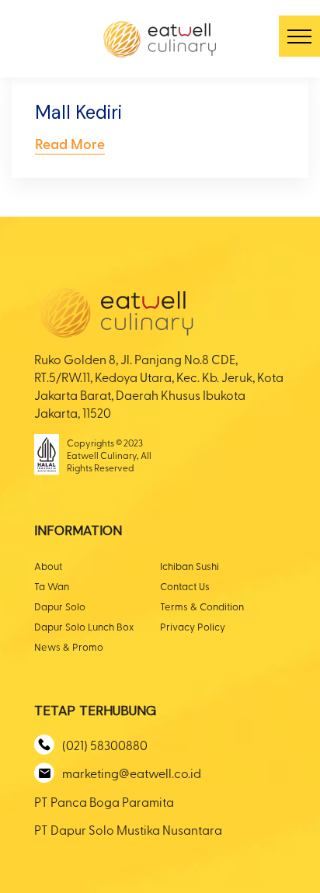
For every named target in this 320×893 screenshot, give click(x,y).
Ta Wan (51, 585)
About (48, 565)
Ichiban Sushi (189, 565)
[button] (299, 36)
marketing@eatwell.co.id (131, 772)
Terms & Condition (202, 606)
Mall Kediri (78, 112)
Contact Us (185, 585)
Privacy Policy (192, 626)
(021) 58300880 (105, 744)
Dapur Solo (59, 606)
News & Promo (68, 646)
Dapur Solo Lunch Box (84, 626)
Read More (70, 143)
